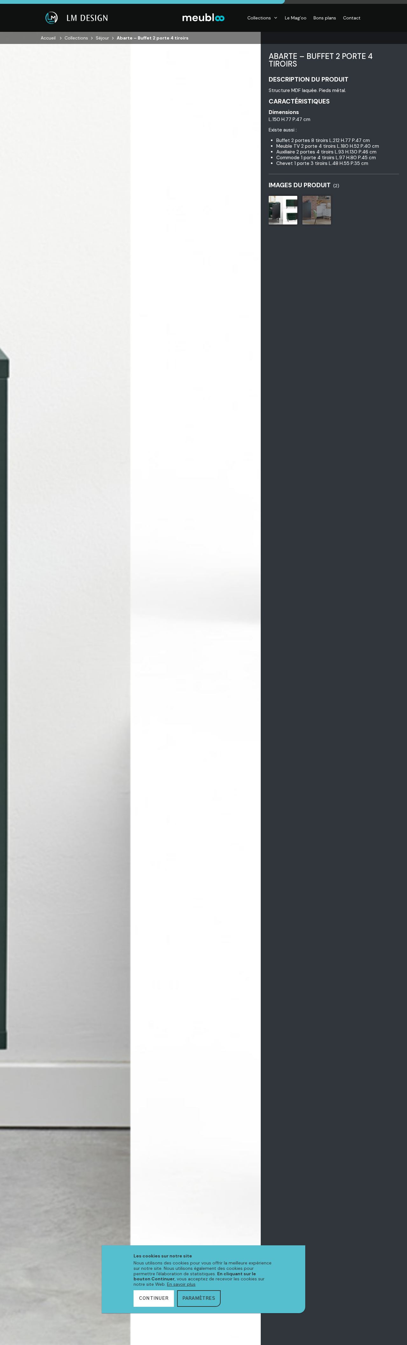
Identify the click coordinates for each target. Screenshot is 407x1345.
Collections (259, 18)
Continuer (154, 1298)
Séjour (102, 38)
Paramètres (199, 1298)
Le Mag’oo (296, 18)
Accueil (48, 38)
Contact (352, 18)
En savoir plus (181, 1284)
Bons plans (325, 18)
